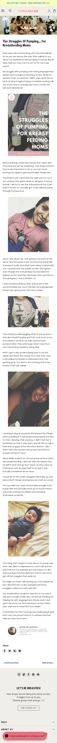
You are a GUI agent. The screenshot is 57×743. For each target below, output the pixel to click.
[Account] (49, 11)
